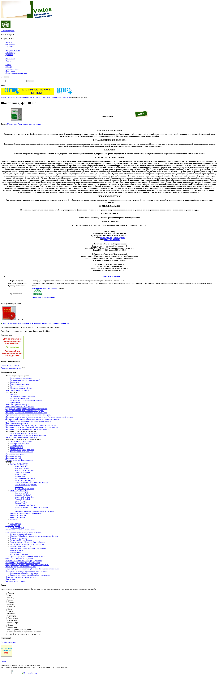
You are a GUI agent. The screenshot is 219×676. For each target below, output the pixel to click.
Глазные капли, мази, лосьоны (22, 450)
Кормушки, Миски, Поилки (21, 540)
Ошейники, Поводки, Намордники (19, 559)
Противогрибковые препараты (17, 390)
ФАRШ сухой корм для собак (26, 485)
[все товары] (44, 288)
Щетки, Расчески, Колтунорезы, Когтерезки (27, 544)
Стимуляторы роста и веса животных (20, 530)
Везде (3, 85)
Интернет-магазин (12, 51)
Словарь (8, 67)
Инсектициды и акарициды (21, 378)
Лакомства (14, 520)
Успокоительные (16, 448)
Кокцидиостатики (17, 386)
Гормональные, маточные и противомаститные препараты (28, 415)
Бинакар (11, 598)
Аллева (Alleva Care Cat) (24, 497)
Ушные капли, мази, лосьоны (21, 452)
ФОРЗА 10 (19, 487)
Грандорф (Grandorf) (22, 472)
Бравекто (11, 604)
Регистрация (10, 53)
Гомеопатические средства (15, 454)
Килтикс (11, 614)
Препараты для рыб (13, 458)
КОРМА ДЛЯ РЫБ (17, 517)
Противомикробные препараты (17, 405)
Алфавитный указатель (10, 366)
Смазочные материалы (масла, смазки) (20, 577)
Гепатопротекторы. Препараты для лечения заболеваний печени (30, 425)
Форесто (11, 625)
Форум (8, 61)
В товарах (5, 77)
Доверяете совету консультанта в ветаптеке (25, 632)
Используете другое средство (19, 629)
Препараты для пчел (13, 456)
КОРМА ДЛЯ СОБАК (19, 464)
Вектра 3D (12, 607)
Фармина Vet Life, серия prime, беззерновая (31, 483)
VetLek (3, 97)
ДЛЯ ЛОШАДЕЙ (17, 528)
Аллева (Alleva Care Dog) (24, 470)
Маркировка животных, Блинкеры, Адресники (23, 561)
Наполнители (15, 552)
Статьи (8, 65)
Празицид (12, 616)
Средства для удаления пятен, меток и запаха (27, 556)
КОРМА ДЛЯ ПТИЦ (18, 515)
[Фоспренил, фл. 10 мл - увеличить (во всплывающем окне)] (16, 120)
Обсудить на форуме (111, 276)
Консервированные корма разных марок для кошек (34, 511)
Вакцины (13, 394)
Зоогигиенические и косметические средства (23, 532)
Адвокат (11, 593)
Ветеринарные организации (16, 73)
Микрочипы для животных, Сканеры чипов (22, 563)
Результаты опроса (8, 642)
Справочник (10, 579)
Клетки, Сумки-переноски (20, 546)
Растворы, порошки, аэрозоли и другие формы (28, 435)
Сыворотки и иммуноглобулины (22, 396)
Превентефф (13, 618)
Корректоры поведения (19, 554)
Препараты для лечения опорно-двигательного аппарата (27, 429)
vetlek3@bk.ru (119, 238)
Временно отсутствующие (15, 581)
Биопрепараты (29, 97)
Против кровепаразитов (19, 384)
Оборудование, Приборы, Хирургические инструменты (27, 565)
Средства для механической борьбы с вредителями (30, 575)
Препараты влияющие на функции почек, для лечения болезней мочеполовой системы (39, 417)
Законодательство (12, 69)
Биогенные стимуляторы (19, 398)
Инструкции (10, 71)
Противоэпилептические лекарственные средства (24, 411)
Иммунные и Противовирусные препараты (53, 97)
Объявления (10, 59)
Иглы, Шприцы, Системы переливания (20, 567)
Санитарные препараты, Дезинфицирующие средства (26, 571)
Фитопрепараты (16, 446)
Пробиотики (15, 402)
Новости (8, 42)
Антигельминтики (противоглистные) (25, 380)
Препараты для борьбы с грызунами (24, 573)
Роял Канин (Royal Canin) (25, 478)
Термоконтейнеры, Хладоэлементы (19, 460)
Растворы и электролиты (19, 444)
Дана (10, 609)
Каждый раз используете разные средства (24, 634)
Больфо (11, 602)
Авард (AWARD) (21, 466)
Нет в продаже (15, 524)
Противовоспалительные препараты (19, 407)
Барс (9, 595)
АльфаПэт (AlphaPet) (23, 468)
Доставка (9, 55)
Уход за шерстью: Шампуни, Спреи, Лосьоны (27, 542)
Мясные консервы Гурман (25, 481)
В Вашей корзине (7, 31)
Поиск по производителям (11, 368)
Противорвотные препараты (16, 423)
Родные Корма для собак (24, 489)
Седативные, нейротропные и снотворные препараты (26, 409)
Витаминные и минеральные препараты (21, 437)
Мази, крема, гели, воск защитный (23, 433)
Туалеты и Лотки (16, 550)
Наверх (4, 661)
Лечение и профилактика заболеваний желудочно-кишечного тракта (32, 419)
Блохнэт (11, 600)
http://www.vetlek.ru (112, 240)
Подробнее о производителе (43, 297)
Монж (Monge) (20, 474)
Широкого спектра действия (21, 388)
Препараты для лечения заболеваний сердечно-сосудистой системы (31, 427)
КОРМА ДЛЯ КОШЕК (19, 491)
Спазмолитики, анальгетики (21, 441)
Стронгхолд (12, 620)
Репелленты (14, 382)
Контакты (9, 46)
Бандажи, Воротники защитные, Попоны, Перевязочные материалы (32, 569)
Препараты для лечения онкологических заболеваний (26, 413)
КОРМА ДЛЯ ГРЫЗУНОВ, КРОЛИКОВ (26, 513)
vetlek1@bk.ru (106, 238)
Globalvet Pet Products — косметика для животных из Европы (34, 536)
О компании (10, 44)
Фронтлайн (12, 627)
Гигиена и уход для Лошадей (21, 534)
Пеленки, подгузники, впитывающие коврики (28, 548)
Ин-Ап (10, 611)
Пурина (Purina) (21, 476)
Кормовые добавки (12, 526)
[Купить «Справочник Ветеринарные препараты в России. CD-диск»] (9, 319)
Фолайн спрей (13, 623)
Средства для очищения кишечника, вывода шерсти (30, 421)
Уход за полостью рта (18, 538)
